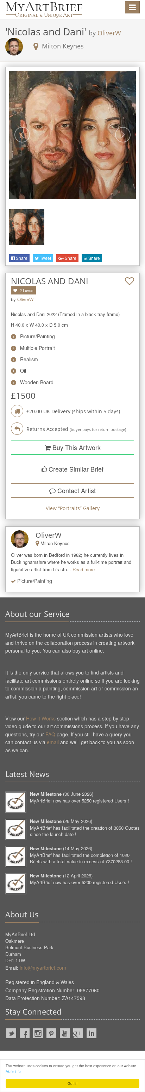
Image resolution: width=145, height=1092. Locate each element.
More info (13, 1071)
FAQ (50, 734)
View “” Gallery (73, 508)
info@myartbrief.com (43, 967)
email (53, 742)
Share (21, 258)
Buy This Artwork (76, 447)
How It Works (41, 718)
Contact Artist (76, 490)
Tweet (45, 258)
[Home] (44, 9)
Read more (83, 569)
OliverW (109, 33)
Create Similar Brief (75, 468)
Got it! (72, 1083)
